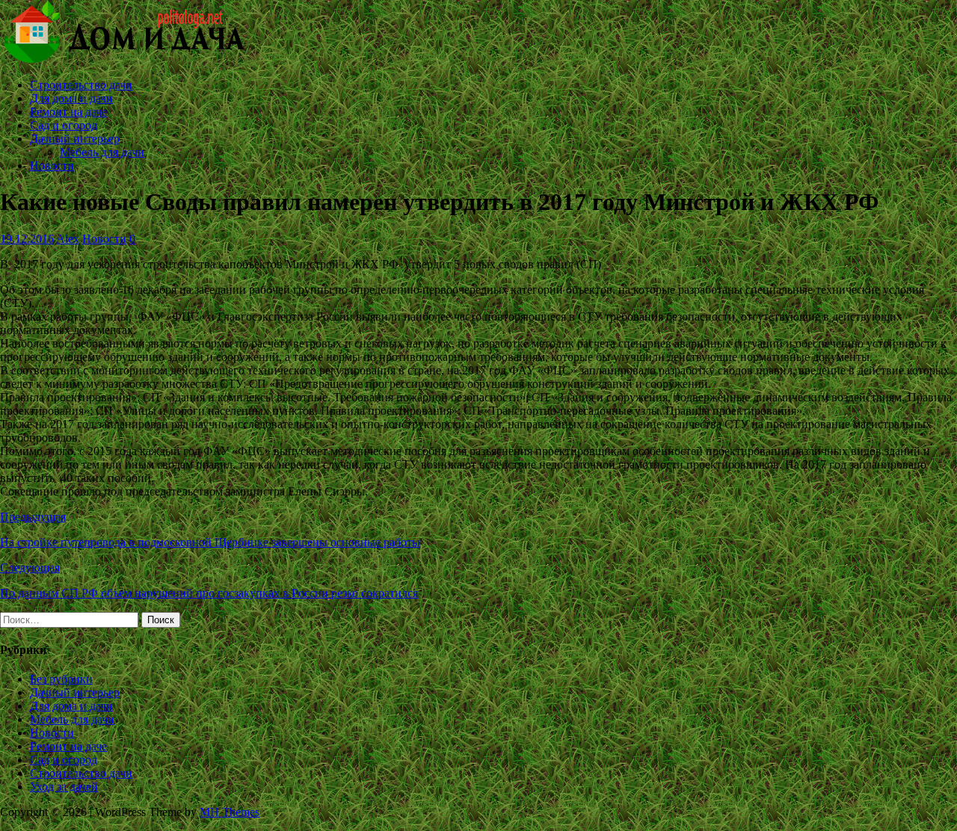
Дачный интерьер (75, 138)
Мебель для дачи (102, 152)
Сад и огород (63, 125)
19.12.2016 (27, 238)
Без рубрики (61, 679)
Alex (67, 238)
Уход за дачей (64, 786)
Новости (52, 165)
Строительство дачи (81, 84)
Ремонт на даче (68, 111)
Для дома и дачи (71, 98)
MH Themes (229, 812)
